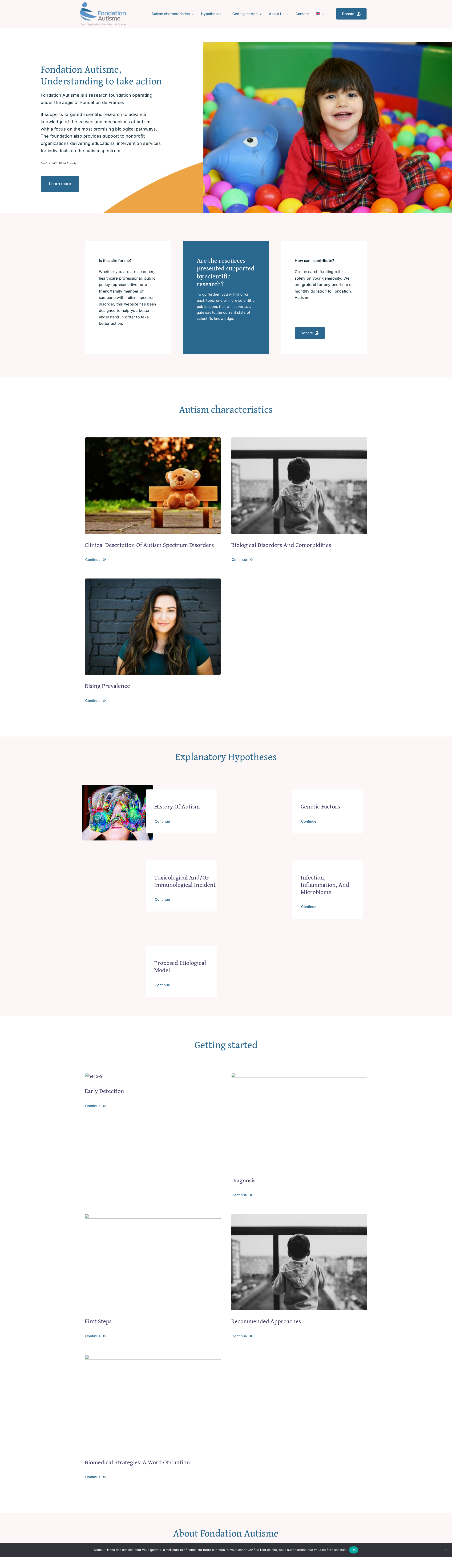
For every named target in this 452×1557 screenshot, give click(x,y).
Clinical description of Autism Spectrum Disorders (149, 544)
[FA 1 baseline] (103, 4)
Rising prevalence (107, 685)
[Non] (446, 1550)
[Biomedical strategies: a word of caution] (153, 1358)
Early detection (104, 1090)
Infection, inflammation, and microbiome (325, 884)
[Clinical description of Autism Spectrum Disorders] (153, 440)
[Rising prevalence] (153, 581)
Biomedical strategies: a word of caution (137, 1462)
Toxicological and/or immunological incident (185, 881)
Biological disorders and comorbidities (281, 544)
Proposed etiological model (180, 966)
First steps (98, 1321)
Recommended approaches (266, 1321)
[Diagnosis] (299, 1076)
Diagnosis (243, 1180)
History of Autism (177, 806)
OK (353, 1550)
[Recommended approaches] (299, 1217)
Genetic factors (320, 806)
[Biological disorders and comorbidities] (299, 440)
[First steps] (153, 1217)
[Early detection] (94, 1076)
